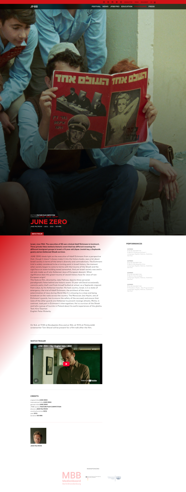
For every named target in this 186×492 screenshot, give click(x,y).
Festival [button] (96, 6)
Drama (48, 217)
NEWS (105, 6)
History (55, 217)
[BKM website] (93, 478)
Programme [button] (140, 6)
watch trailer (37, 234)
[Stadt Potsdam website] (114, 478)
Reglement (144, 2)
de (151, 2)
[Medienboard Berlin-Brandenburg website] (71, 478)
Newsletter (128, 2)
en (155, 2)
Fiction (42, 217)
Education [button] (126, 6)
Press (137, 2)
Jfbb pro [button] (114, 6)
